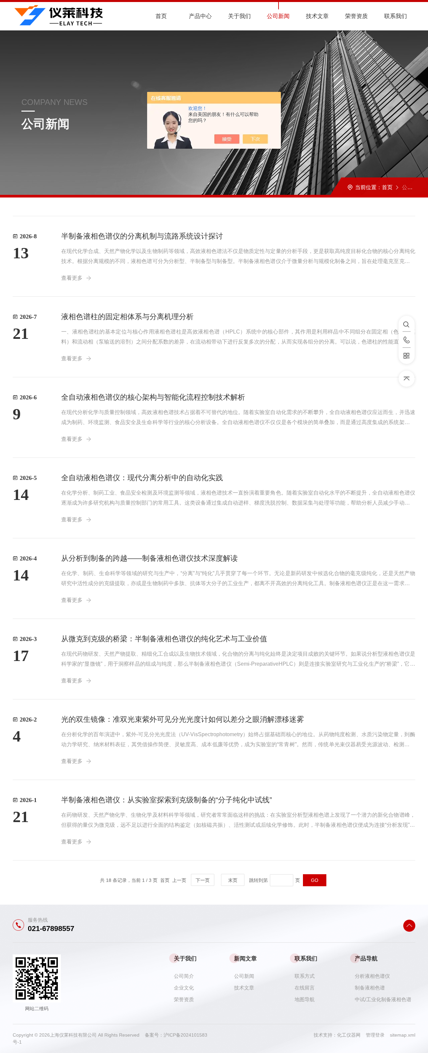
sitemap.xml (402, 1035)
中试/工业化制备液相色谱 (383, 999)
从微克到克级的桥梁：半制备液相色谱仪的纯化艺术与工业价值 (164, 639)
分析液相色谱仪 (372, 976)
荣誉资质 (356, 16)
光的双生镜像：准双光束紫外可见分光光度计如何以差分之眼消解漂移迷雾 (182, 719)
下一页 (203, 880)
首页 (161, 16)
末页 (232, 880)
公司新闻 (278, 16)
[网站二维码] (407, 356)
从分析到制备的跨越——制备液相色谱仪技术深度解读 (149, 558)
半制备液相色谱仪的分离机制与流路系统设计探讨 (142, 236)
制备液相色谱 (370, 988)
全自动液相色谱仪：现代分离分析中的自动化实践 (142, 478)
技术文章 (317, 16)
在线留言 (305, 988)
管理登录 (375, 1035)
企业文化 (184, 988)
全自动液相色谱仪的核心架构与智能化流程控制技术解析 (153, 397)
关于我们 (239, 16)
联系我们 (395, 16)
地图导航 (305, 999)
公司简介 (184, 976)
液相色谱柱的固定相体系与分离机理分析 (127, 316)
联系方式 (305, 976)
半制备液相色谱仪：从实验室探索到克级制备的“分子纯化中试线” (166, 800)
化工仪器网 (351, 1035)
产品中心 (200, 16)
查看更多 (72, 278)
